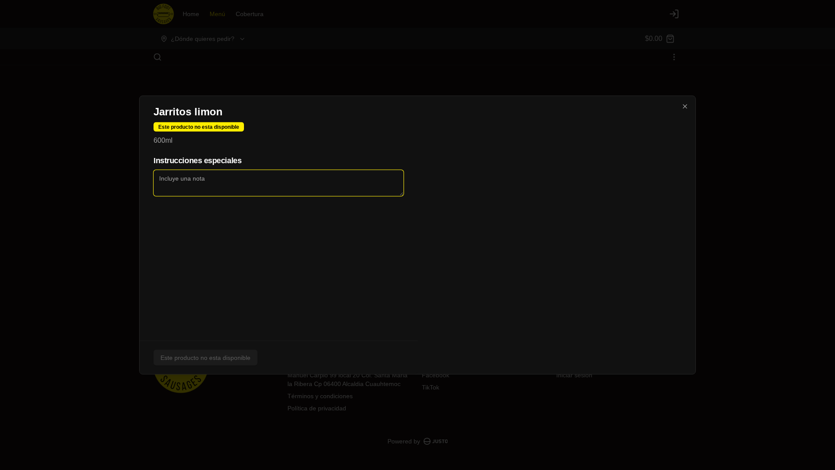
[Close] (684, 106)
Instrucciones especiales (197, 160)
